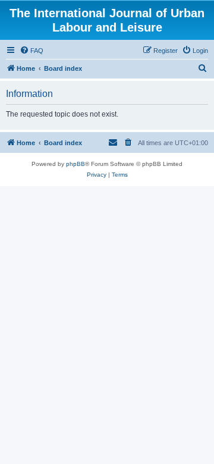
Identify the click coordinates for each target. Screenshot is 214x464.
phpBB (75, 164)
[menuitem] (31, 50)
